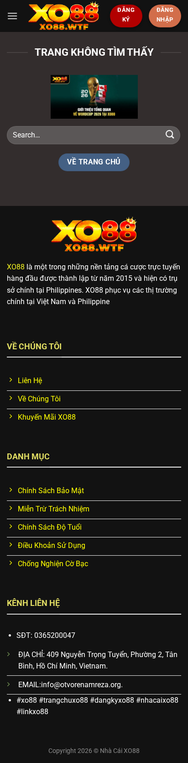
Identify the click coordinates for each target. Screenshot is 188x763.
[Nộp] (170, 135)
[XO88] (64, 16)
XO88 (16, 267)
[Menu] (12, 16)
